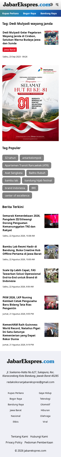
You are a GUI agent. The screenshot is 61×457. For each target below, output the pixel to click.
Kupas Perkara (10, 13)
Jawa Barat (9, 49)
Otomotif (45, 404)
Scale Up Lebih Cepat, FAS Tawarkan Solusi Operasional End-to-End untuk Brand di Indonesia (22, 275)
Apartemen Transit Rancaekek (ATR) (27, 165)
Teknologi (45, 398)
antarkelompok (31, 158)
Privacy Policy (14, 442)
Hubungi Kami (39, 436)
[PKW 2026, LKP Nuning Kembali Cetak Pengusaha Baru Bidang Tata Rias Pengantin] (51, 303)
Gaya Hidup (45, 393)
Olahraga (45, 415)
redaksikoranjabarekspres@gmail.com (30, 382)
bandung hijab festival (38, 180)
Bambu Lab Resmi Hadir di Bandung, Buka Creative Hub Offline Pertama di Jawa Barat (22, 250)
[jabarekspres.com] (26, 5)
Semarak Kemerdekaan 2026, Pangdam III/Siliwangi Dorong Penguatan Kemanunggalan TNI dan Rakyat (21, 223)
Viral (45, 421)
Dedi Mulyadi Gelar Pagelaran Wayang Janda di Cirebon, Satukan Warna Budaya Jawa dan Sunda (22, 38)
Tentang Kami (19, 436)
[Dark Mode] (51, 5)
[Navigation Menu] (57, 5)
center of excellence (17, 195)
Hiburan (45, 410)
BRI (34, 188)
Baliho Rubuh (37, 173)
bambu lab (11, 180)
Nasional (15, 415)
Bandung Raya (49, 13)
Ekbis (16, 421)
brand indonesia (15, 188)
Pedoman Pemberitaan (39, 442)
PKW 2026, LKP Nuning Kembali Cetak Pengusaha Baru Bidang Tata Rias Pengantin (20, 303)
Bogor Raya (29, 13)
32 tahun (10, 158)
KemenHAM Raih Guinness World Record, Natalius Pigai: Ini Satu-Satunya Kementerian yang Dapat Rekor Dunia (22, 332)
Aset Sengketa (13, 173)
